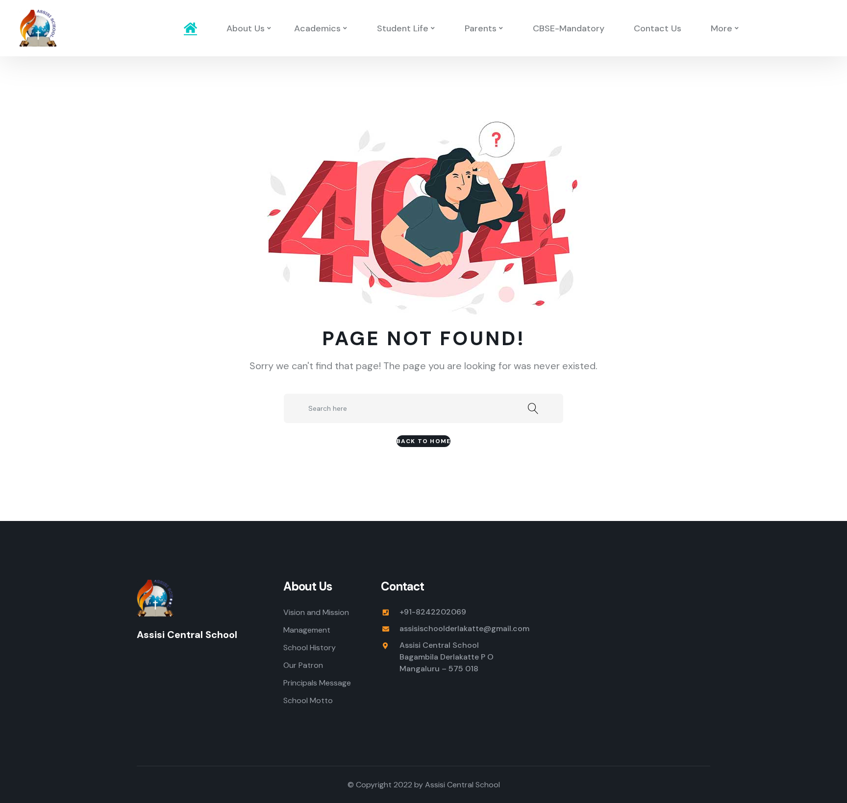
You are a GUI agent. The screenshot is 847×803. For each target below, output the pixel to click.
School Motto (308, 700)
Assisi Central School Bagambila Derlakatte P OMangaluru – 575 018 (446, 657)
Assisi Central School (462, 784)
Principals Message (317, 683)
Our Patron (303, 665)
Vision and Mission (316, 612)
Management (306, 630)
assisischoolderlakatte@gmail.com (464, 628)
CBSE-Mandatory (568, 28)
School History (309, 647)
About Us (245, 28)
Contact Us (657, 28)
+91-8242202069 (432, 612)
